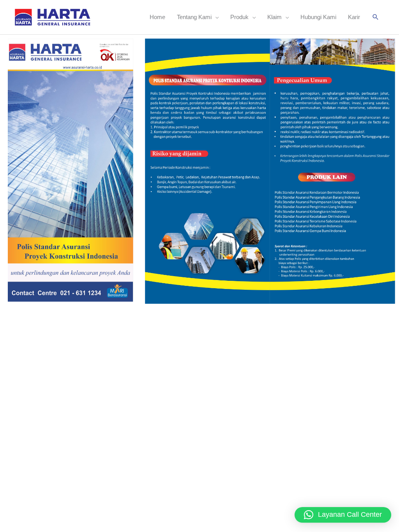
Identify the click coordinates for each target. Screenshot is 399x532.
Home (157, 17)
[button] (376, 17)
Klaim (274, 17)
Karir (354, 17)
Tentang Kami (194, 17)
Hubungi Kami (318, 17)
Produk (239, 17)
